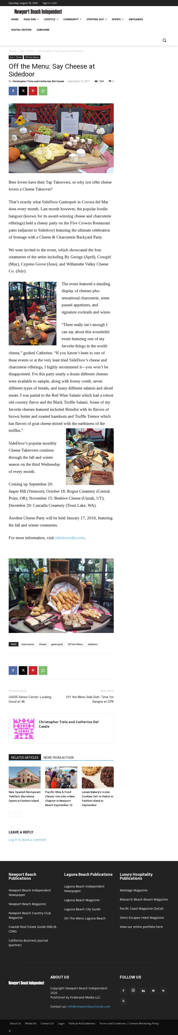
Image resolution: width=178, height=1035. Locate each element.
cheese (42, 644)
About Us (15, 1023)
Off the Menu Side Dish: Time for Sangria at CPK (90, 699)
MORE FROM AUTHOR (59, 757)
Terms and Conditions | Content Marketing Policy (129, 1023)
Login (61, 1023)
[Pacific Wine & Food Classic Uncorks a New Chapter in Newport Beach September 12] (61, 777)
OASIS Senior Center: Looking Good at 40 (30, 699)
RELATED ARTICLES (24, 757)
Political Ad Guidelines (82, 1023)
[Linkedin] (143, 990)
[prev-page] (11, 813)
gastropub (57, 644)
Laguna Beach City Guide (82, 909)
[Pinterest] (33, 91)
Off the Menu (32, 57)
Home (12, 51)
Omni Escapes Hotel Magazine (142, 918)
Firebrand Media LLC (85, 997)
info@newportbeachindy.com (89, 1006)
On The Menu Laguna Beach (84, 918)
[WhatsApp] (43, 91)
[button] (164, 40)
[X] (23, 91)
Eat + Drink (26, 51)
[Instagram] (133, 990)
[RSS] (163, 990)
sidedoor (93, 644)
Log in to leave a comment (27, 839)
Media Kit (30, 1023)
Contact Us (47, 1023)
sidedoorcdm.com (70, 537)
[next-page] (18, 813)
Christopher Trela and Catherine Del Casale (38, 81)
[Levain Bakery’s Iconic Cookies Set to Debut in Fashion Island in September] (98, 777)
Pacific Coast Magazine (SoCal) (141, 908)
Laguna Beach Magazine (82, 900)
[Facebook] (13, 91)
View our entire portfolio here (141, 927)
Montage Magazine (134, 890)
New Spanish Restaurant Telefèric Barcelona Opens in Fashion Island (25, 796)
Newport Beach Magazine (27, 904)
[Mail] (153, 990)
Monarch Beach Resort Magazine (144, 899)
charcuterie (27, 644)
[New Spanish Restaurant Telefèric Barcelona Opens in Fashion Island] (25, 777)
